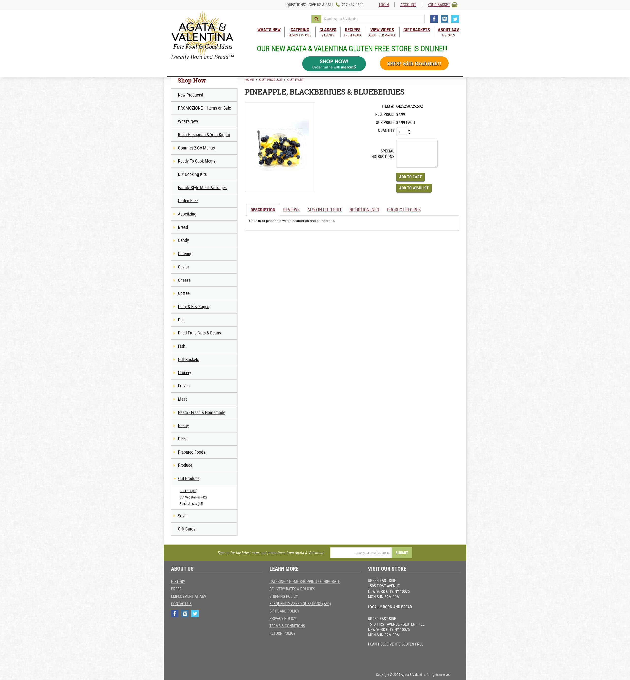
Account (408, 4)
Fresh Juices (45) (191, 503)
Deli (181, 320)
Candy (183, 240)
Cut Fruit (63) (188, 490)
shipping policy (283, 596)
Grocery (184, 372)
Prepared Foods (191, 452)
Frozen (184, 386)
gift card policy (284, 611)
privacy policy (282, 618)
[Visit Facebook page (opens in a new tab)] (434, 19)
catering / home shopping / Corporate (304, 581)
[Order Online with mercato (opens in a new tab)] (334, 63)
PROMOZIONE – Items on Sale (204, 108)
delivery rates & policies (292, 589)
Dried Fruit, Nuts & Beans (199, 333)
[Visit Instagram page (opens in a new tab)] (444, 19)
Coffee (183, 293)
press (176, 589)
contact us (181, 603)
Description (263, 210)
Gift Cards (186, 529)
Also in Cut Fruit (324, 210)
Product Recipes (404, 210)
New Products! (190, 95)
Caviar (183, 267)
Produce (185, 465)
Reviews (291, 210)
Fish (181, 346)
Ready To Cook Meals (196, 161)
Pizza (183, 439)
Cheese (184, 280)
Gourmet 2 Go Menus (196, 148)
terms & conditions (287, 626)
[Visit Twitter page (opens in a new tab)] (455, 19)
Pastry (183, 425)
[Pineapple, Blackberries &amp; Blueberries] (280, 147)
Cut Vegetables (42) (193, 497)
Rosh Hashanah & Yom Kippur (204, 134)
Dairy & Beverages (193, 306)
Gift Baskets (188, 359)
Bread (183, 227)
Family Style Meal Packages (202, 187)
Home (249, 80)
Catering (185, 253)
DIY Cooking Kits (192, 174)
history (178, 581)
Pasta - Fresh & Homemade (201, 412)
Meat (182, 399)
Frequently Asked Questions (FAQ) (300, 603)
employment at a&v (188, 596)
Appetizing (187, 214)
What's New (188, 121)
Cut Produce (188, 478)
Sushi (183, 516)
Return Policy (282, 633)
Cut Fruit (295, 80)
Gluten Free (188, 200)
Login (384, 4)
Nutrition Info (364, 210)
